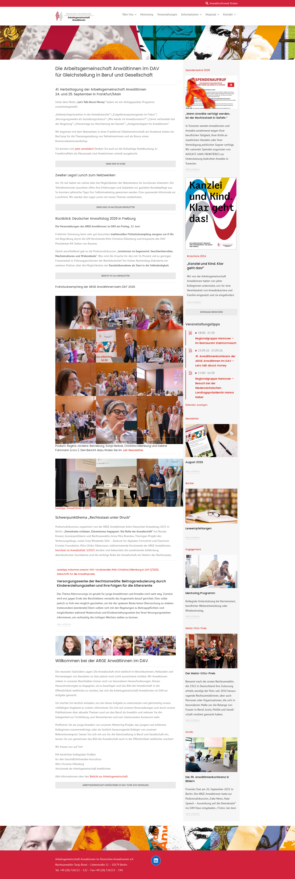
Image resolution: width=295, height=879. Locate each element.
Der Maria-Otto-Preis (200, 673)
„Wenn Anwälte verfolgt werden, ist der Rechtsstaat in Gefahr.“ (207, 116)
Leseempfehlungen (198, 528)
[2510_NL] (211, 425)
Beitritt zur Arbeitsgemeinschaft (109, 776)
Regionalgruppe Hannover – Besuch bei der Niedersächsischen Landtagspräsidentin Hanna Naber (214, 388)
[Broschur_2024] (211, 179)
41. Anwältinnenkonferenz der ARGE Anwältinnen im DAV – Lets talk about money (215, 360)
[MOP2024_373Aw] (211, 635)
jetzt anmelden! (84, 148)
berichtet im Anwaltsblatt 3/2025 (75, 550)
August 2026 (194, 462)
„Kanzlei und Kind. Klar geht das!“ (205, 265)
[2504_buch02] (211, 490)
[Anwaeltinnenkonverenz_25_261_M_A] (211, 739)
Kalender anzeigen (196, 405)
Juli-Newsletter (133, 450)
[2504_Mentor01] (211, 556)
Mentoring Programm (200, 593)
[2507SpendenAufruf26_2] (211, 77)
